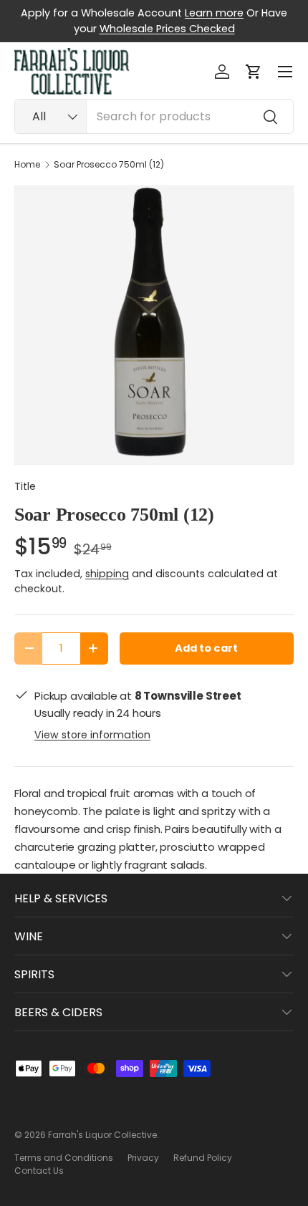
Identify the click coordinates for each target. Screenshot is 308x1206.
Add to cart (206, 648)
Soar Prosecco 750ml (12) (109, 164)
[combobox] (154, 116)
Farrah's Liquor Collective (102, 1135)
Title (25, 486)
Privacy (143, 1158)
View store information (92, 735)
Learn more (214, 13)
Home (27, 164)
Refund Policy (202, 1158)
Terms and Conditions (63, 1158)
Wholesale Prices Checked (167, 28)
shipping (107, 573)
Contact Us (39, 1170)
